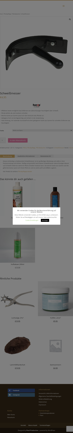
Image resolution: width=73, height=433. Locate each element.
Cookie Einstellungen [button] (31, 220)
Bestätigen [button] (45, 220)
